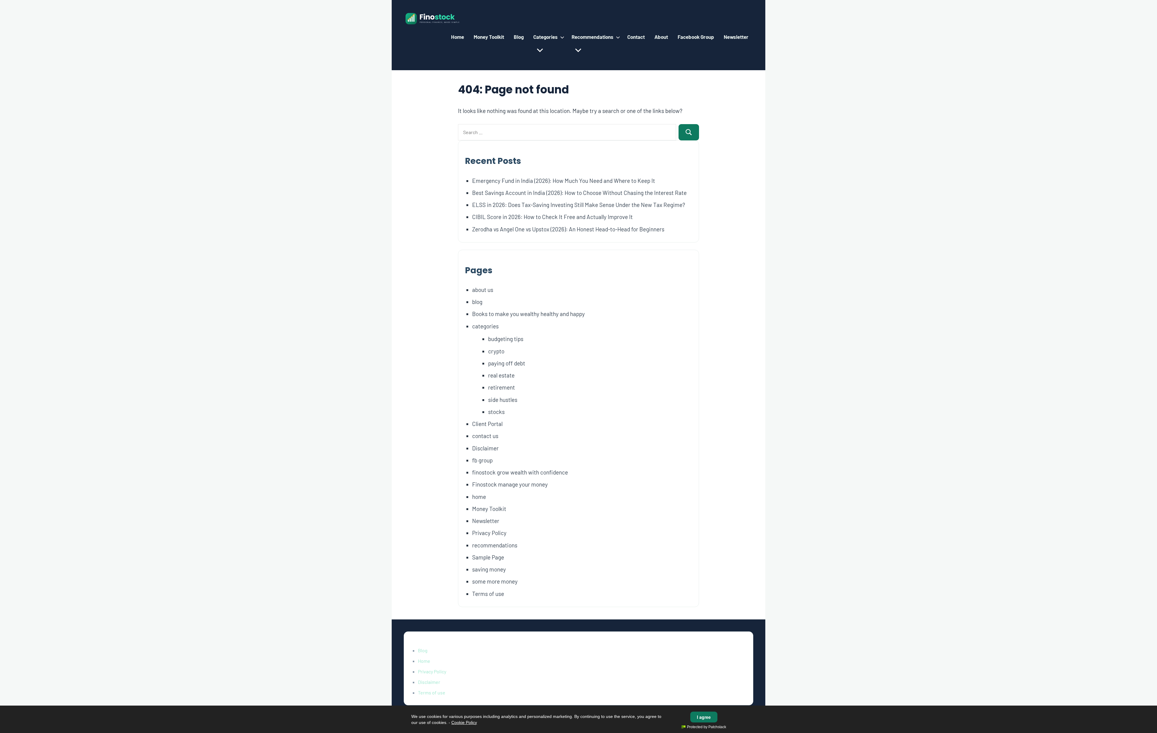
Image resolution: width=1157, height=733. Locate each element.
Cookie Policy (464, 722)
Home (457, 37)
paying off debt (506, 363)
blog (477, 301)
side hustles (502, 399)
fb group (482, 460)
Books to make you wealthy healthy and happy (528, 313)
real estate (501, 375)
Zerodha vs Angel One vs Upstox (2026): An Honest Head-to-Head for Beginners (568, 229)
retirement (501, 387)
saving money (489, 569)
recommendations (494, 545)
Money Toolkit (489, 37)
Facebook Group (696, 37)
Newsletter (736, 37)
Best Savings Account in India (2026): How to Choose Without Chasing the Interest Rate (579, 192)
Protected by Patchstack (706, 727)
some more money (495, 581)
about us (482, 289)
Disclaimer (485, 448)
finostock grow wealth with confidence (520, 472)
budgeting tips (505, 338)
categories (485, 326)
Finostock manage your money (510, 484)
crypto (496, 351)
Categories (545, 37)
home (479, 496)
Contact (636, 37)
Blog (519, 37)
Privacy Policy (489, 532)
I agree (704, 717)
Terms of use (488, 593)
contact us (485, 435)
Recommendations (592, 37)
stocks (496, 411)
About (661, 37)
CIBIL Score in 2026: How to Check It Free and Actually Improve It (552, 216)
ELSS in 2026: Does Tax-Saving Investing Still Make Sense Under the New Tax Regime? (578, 204)
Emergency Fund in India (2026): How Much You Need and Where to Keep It (563, 180)
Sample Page (488, 557)
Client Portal (487, 423)
